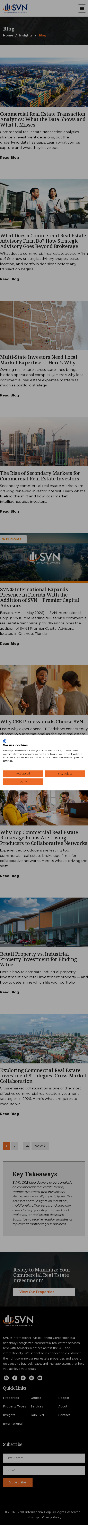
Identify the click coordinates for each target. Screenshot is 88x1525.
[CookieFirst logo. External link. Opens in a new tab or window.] (4, 741)
